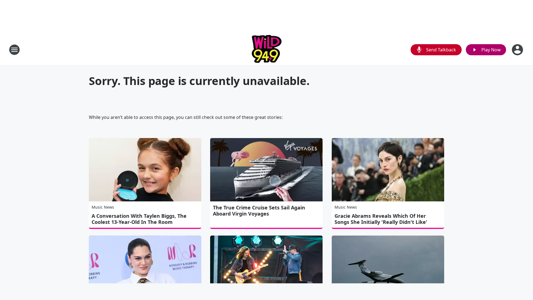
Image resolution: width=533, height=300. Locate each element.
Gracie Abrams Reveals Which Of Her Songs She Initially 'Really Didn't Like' (381, 219)
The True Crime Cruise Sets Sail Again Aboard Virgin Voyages (259, 210)
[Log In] (518, 49)
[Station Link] (266, 49)
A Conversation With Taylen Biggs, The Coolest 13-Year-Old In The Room (139, 219)
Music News (103, 207)
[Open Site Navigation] (14, 49)
